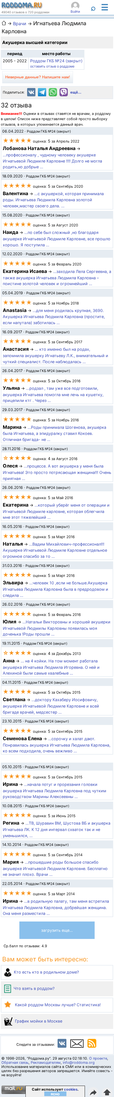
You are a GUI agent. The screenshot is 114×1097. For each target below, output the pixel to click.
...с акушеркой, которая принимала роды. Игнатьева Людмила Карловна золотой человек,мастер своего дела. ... (53, 199)
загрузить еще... (57, 930)
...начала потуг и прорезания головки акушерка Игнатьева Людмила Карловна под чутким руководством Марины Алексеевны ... (54, 790)
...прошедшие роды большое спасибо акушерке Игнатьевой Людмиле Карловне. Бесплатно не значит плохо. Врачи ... (55, 868)
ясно (55, 1093)
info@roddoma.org (79, 1062)
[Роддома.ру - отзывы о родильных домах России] (22, 7)
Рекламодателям (46, 1062)
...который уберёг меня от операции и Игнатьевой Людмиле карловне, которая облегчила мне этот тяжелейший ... (56, 511)
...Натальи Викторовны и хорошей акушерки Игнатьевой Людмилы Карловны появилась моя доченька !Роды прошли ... (56, 628)
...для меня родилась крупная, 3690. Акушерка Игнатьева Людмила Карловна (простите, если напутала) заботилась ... (54, 316)
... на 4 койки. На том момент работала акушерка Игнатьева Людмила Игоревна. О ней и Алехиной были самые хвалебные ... (51, 667)
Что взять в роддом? (33, 988)
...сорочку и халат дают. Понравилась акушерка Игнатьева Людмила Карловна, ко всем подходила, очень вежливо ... (56, 744)
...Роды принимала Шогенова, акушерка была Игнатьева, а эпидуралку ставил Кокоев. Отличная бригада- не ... (54, 433)
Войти (75, 11)
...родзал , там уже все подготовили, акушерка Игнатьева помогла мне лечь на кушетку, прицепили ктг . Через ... (53, 394)
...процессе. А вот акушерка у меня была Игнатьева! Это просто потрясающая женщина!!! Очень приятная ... (57, 472)
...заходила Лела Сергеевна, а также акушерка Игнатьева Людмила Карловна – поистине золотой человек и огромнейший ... (57, 277)
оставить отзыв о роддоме (52, 66)
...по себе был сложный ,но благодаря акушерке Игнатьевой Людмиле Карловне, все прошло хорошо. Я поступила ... (56, 238)
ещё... (75, 92)
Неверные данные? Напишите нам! (37, 77)
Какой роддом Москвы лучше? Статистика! (57, 1004)
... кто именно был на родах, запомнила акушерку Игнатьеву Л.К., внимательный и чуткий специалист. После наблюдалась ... (55, 355)
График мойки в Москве (38, 1021)
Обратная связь (14, 1062)
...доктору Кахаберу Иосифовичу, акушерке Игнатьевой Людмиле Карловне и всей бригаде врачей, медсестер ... (51, 705)
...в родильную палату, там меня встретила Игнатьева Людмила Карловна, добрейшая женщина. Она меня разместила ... (56, 907)
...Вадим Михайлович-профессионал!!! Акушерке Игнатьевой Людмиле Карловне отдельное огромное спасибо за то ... (55, 550)
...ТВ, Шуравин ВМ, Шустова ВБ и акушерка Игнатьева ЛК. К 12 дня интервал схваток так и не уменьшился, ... (56, 829)
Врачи (19, 23)
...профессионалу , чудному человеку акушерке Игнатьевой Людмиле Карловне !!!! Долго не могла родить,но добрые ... (52, 161)
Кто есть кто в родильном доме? (46, 972)
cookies (70, 1089)
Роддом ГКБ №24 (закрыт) (56, 60)
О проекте (98, 1058)
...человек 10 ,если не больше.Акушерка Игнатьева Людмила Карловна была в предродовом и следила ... (55, 589)
